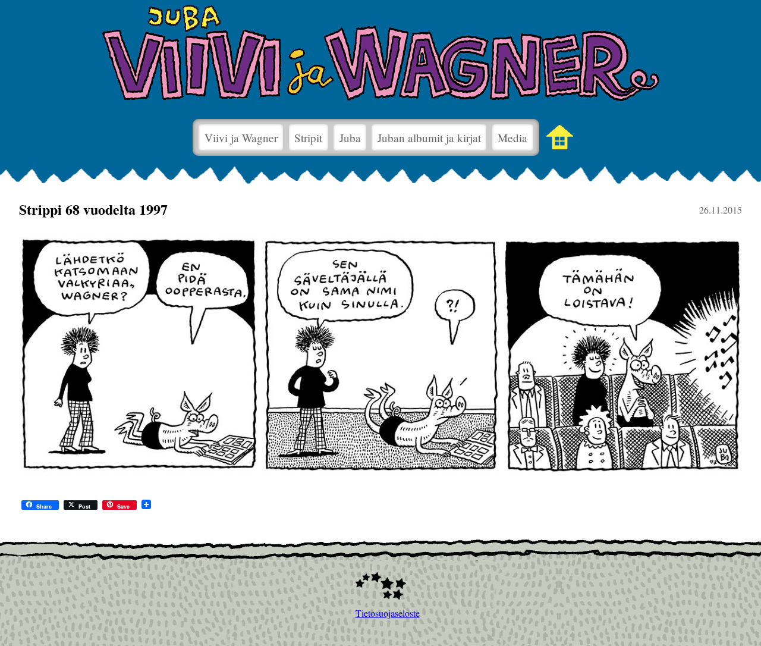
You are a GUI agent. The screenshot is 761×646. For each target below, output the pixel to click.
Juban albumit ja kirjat (429, 137)
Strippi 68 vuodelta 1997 (93, 209)
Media (512, 137)
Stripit (308, 137)
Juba (350, 137)
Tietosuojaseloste (381, 613)
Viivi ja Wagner (241, 137)
